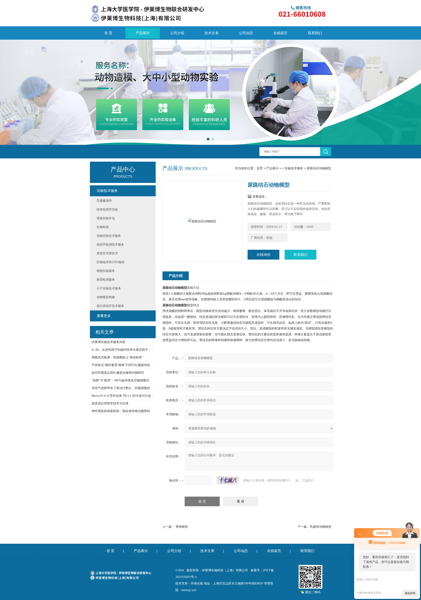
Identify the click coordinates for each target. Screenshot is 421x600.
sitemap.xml (188, 590)
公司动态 (246, 33)
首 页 (108, 33)
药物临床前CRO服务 (110, 262)
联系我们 (315, 33)
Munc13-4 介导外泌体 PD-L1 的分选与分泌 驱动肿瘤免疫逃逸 (123, 395)
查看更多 (104, 316)
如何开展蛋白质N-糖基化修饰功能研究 (118, 372)
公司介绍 (177, 33)
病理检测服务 (105, 279)
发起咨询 (410, 593)
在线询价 (264, 255)
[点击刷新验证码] (228, 480)
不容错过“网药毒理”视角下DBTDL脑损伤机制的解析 (123, 365)
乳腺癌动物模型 (320, 526)
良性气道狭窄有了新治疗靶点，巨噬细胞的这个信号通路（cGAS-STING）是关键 (123, 388)
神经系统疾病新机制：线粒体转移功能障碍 (121, 411)
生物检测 (102, 227)
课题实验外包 (105, 218)
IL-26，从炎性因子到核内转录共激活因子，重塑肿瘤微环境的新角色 (123, 349)
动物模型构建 (105, 297)
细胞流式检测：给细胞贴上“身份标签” (117, 357)
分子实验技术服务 (108, 288)
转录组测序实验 (107, 209)
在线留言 (280, 33)
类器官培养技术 (107, 253)
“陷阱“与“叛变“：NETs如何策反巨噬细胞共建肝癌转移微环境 (123, 380)
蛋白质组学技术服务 (110, 306)
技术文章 (212, 33)
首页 (260, 168)
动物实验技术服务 (108, 235)
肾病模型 (182, 526)
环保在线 (197, 583)
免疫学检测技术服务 (110, 244)
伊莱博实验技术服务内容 (108, 342)
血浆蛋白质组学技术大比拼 (110, 403)
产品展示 (143, 33)
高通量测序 (104, 200)
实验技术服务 (294, 168)
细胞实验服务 (105, 271)
